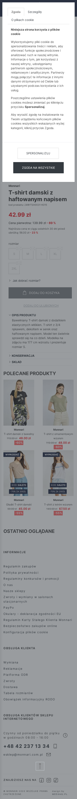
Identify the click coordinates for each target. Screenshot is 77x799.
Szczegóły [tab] (35, 12)
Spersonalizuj (38, 153)
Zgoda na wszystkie (38, 167)
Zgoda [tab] (16, 12)
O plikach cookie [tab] (22, 20)
